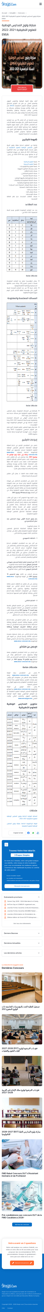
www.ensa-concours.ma (22, 641)
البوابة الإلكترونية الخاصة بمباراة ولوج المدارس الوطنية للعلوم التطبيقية (22, 824)
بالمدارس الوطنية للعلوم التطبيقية (20, 147)
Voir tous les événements (22, 923)
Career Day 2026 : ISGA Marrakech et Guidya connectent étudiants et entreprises (23, 901)
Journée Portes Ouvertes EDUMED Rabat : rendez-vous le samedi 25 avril (21, 911)
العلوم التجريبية (28, 164)
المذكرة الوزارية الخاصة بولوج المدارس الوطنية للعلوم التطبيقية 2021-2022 (22, 817)
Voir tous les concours (22, 1224)
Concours (21, 13)
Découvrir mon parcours (22, 1263)
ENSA (12, 105)
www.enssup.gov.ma (25, 698)
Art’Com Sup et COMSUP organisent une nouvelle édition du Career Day (21, 905)
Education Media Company (30, 1296)
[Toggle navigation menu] (40, 4)
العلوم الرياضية (28, 161)
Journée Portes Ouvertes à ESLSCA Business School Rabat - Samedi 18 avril (22, 908)
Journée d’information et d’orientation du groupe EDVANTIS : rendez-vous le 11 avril (21, 914)
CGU (3, 1308)
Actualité (12, 13)
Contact (10, 1308)
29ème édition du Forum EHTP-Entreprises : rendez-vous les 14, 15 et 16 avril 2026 (22, 918)
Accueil (4, 13)
